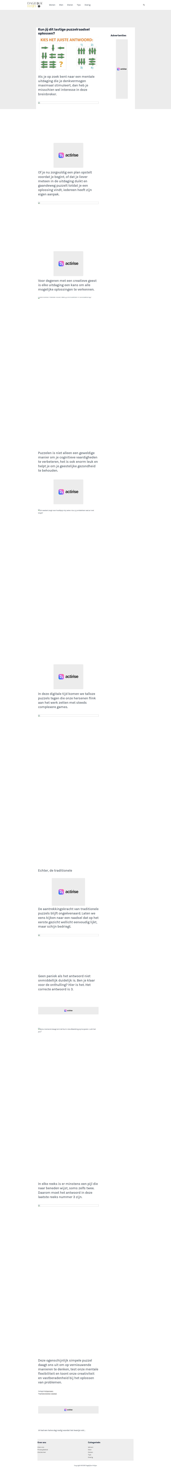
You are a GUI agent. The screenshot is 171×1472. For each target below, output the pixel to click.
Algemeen (49, 1391)
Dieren (90, 1452)
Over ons (41, 1447)
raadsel (54, 1394)
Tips (89, 1455)
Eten (90, 1450)
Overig (90, 1457)
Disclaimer (42, 1452)
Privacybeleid (43, 1450)
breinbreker (46, 1394)
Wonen (90, 1447)
